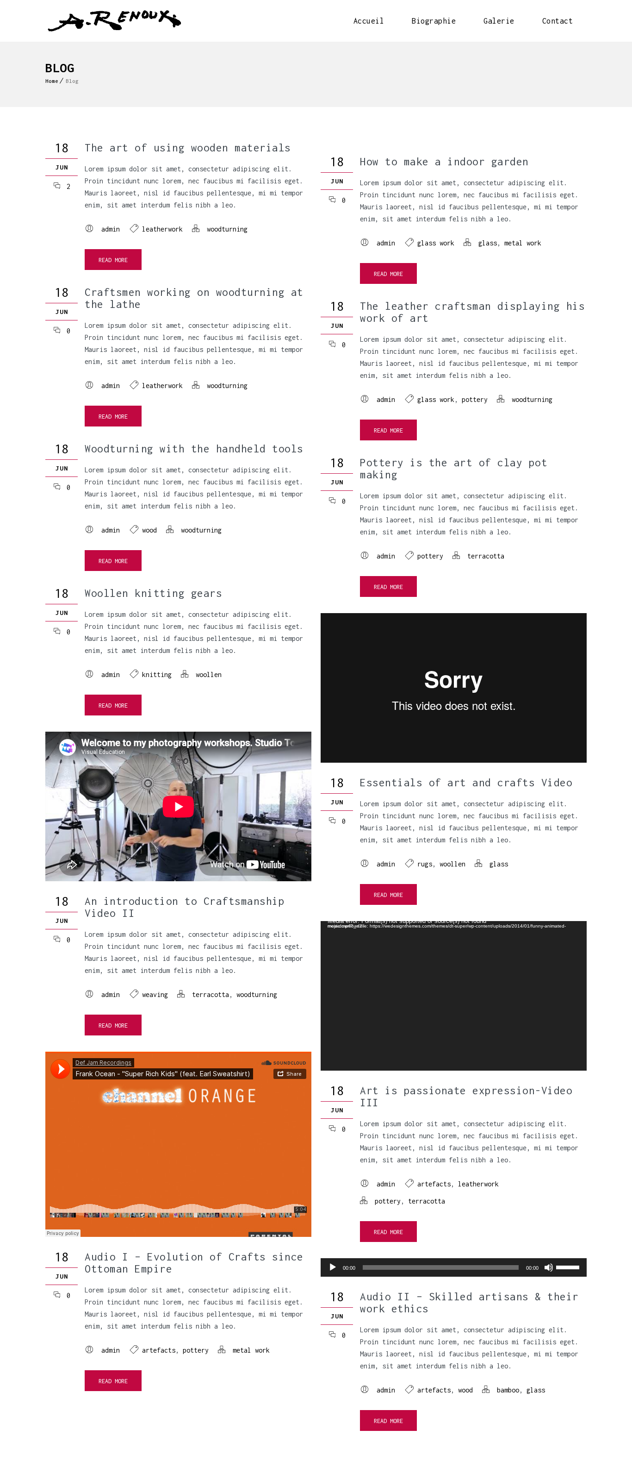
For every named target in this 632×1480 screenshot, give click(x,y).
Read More (113, 260)
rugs (424, 864)
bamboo (508, 1390)
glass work (435, 243)
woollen (209, 674)
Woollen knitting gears (153, 593)
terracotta (485, 556)
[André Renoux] (113, 20)
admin (110, 229)
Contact (557, 21)
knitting (157, 674)
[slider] (569, 1266)
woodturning (227, 229)
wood (149, 530)
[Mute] (548, 1267)
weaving (155, 994)
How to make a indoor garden (444, 162)
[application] (454, 996)
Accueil (368, 21)
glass (487, 243)
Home (51, 81)
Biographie (434, 21)
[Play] (332, 1267)
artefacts (434, 1184)
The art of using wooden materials (188, 148)
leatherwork (162, 229)
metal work (522, 243)
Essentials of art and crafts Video (466, 783)
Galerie (498, 21)
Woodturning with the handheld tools (194, 449)
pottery (475, 399)
